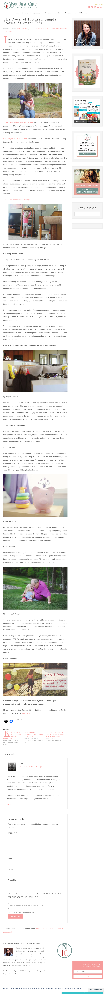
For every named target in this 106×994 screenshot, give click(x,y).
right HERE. (26, 713)
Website (12, 880)
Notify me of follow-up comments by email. (26, 906)
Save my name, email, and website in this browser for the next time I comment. (34, 895)
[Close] (100, 955)
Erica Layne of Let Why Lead (15, 138)
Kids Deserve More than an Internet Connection (12, 735)
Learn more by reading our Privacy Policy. (67, 988)
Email (11, 869)
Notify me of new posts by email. (21, 912)
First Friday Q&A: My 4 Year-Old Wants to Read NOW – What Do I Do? (55, 734)
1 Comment (8, 31)
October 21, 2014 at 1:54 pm (31, 767)
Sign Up (82, 987)
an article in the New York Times (19, 123)
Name (11, 859)
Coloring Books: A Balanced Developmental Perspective (34, 734)
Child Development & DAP (45, 29)
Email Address (73, 975)
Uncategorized (61, 29)
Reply (9, 804)
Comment (13, 833)
